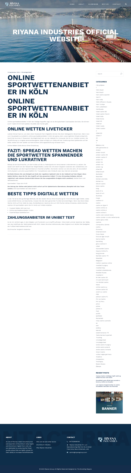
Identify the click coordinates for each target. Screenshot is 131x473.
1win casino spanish (103, 95)
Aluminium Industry (43, 445)
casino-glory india (102, 220)
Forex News (100, 234)
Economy (99, 229)
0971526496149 (74, 441)
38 (97, 140)
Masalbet (99, 258)
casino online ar (101, 210)
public (98, 313)
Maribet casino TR (102, 256)
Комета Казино (100, 364)
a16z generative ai (102, 147)
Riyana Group (49, 469)
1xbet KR (99, 121)
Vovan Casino (100, 352)
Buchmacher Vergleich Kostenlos (19, 229)
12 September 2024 (14, 72)
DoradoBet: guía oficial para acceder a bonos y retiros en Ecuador (108, 381)
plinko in (99, 309)
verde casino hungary (103, 345)
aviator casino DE (102, 155)
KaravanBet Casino (102, 248)
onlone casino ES (102, 289)
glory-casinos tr (101, 244)
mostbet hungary (102, 265)
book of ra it (100, 193)
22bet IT (99, 135)
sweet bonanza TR (102, 333)
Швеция (98, 366)
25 (97, 138)
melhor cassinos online (104, 263)
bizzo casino (100, 186)
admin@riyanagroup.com (78, 452)
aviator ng (99, 167)
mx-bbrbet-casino (102, 282)
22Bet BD (99, 133)
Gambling (99, 241)
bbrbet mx (99, 181)
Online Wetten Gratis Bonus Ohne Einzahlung (23, 145)
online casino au (101, 287)
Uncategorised (101, 340)
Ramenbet (99, 318)
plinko (98, 306)
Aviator (98, 150)
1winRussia (99, 109)
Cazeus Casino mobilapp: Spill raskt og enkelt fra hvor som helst (108, 376)
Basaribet (99, 176)
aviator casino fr (101, 157)
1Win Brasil (99, 90)
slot (97, 325)
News (98, 285)
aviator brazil (100, 152)
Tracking (99, 337)
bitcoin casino (100, 184)
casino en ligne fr (102, 205)
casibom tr (99, 200)
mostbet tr (99, 275)
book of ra (99, 191)
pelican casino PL (102, 297)
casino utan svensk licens (105, 215)
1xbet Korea (100, 119)
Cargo (98, 198)
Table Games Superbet (104, 335)
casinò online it (101, 212)
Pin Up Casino (101, 299)
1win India (99, 99)
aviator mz (99, 164)
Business (99, 196)
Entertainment (101, 232)
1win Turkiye (100, 104)
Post (97, 311)
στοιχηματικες (100, 359)
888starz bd (100, 145)
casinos (98, 222)
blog (97, 188)
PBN (97, 294)
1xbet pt (99, 123)
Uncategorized (101, 342)
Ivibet (98, 246)
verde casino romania (103, 349)
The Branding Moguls (84, 469)
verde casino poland (103, 347)
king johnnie (100, 253)
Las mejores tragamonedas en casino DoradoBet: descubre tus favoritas (108, 385)
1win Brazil (99, 92)
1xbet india (99, 116)
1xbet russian (100, 128)
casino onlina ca (101, 208)
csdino (98, 227)
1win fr (98, 97)
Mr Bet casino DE (102, 277)
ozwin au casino (101, 292)
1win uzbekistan (101, 107)
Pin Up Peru (100, 301)
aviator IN (99, 160)
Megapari (99, 260)
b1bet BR (99, 169)
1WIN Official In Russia (103, 102)
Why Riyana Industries (44, 448)
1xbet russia (100, 126)
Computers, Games (102, 224)
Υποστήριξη (99, 361)
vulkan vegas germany (103, 354)
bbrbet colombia (101, 179)
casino (98, 203)
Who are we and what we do (46, 442)
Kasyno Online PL (102, 251)
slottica (98, 328)
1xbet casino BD (101, 111)
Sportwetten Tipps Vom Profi (17, 183)
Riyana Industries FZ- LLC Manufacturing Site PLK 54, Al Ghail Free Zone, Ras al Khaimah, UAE (79, 447)
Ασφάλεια (99, 357)
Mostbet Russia (101, 272)
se (96, 323)
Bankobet (99, 174)
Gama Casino (100, 239)
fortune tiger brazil (102, 236)
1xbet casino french (102, 114)
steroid (98, 330)
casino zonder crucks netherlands (108, 217)
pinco (98, 304)
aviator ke (99, 162)
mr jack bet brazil (102, 280)
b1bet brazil (100, 172)
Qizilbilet (99, 316)
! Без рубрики (100, 85)
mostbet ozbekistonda (103, 270)
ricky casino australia (103, 321)
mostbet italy (100, 268)
